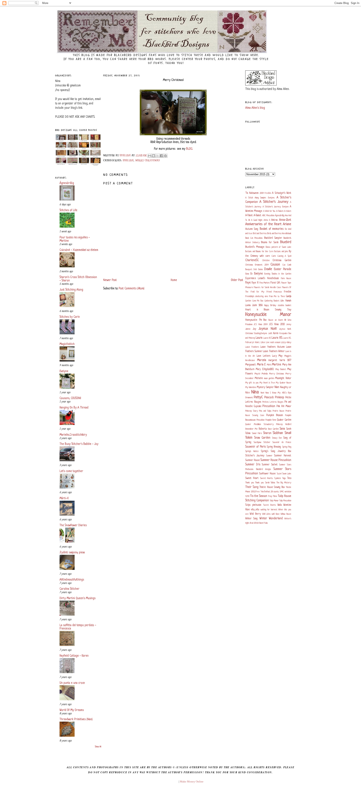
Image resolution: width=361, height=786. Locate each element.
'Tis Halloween (251, 193)
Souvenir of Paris (255, 446)
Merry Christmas (147, 160)
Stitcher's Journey (254, 455)
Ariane (287, 224)
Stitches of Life (68, 210)
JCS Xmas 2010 (277, 324)
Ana (286, 215)
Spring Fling (286, 447)
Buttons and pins (281, 251)
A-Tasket (279, 211)
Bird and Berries (259, 233)
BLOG (189, 149)
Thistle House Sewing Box (272, 487)
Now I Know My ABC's (276, 393)
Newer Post (110, 280)
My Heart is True (267, 383)
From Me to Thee (277, 296)
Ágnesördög (67, 183)
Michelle (259, 378)
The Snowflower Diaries (73, 525)
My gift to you (252, 383)
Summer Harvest (282, 455)
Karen (275, 333)
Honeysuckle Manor (268, 314)
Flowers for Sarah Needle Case (267, 287)
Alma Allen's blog (255, 108)
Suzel (279, 473)
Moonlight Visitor (283, 378)
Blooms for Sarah (269, 242)
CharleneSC (252, 260)
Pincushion (268, 406)
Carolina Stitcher (69, 589)
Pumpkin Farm (271, 420)
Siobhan (278, 433)
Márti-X (64, 498)
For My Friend (264, 292)
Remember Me (251, 429)
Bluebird (285, 242)
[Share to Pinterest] (165, 156)
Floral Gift (275, 282)
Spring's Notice (252, 451)
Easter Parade (282, 269)
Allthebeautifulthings (72, 579)
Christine (266, 260)
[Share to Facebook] (161, 156)
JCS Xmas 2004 (261, 324)
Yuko (266, 523)
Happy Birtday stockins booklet (277, 305)
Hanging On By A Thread (74, 407)
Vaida (279, 505)
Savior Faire (257, 433)
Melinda (265, 374)
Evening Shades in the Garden (277, 274)
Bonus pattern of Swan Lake (278, 247)
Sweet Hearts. (266, 478)
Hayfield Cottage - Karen (74, 655)
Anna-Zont (285, 220)
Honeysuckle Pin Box (256, 320)
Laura (259, 337)
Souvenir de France (281, 442)
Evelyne (64, 371)
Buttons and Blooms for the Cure (259, 251)
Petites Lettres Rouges (272, 402)
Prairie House (278, 411)
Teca (289, 478)
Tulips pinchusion (253, 505)
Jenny (288, 324)
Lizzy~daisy (286, 342)
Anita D (267, 220)
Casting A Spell (284, 256)
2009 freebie (265, 193)
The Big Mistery (283, 482)
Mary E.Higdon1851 (265, 369)
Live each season (273, 342)
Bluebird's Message (254, 247)
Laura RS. (277, 337)
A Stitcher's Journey (273, 202)
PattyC (258, 397)
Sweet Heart (252, 478)
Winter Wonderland (271, 518)
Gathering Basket (271, 301)
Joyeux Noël (267, 329)
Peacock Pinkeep (274, 397)
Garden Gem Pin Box (254, 301)
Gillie (282, 301)
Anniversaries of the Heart (263, 224)
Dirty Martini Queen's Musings (77, 598)
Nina (255, 392)
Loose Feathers (252, 347)
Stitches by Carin (70, 317)
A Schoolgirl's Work (281, 193)
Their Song (251, 487)
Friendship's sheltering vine (256, 296)
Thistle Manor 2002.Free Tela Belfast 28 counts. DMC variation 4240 (268, 492)
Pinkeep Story (251, 411)
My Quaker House (283, 383)
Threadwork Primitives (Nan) (76, 719)
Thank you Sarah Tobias (265, 482)
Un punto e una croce (72, 683)
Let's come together (71, 471)
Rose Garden (273, 429)
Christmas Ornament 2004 (257, 265)
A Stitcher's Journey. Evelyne (276, 206)
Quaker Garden (284, 420)
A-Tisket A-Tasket (253, 215)
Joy (254, 329)
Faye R (255, 282)
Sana (282, 428)
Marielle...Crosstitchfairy (73, 434)
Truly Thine (272, 496)
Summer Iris (252, 464)
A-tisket (287, 211)
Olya (289, 393)
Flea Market (264, 283)
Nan (277, 387)
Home (174, 280)
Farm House (286, 278)
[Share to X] (157, 156)
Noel (262, 393)
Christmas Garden (282, 260)
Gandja (288, 296)
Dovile (268, 269)
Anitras (274, 220)
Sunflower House (267, 473)
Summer (269, 455)
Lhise (263, 342)
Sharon (267, 433)
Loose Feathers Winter (273, 351)
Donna (260, 269)
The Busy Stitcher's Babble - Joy (79, 444)
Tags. (284, 478)
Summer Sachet (270, 464)
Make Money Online (191, 781)
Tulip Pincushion (285, 500)
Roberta (263, 428)
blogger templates (168, 781)
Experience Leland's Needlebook (262, 278)
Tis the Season (258, 496)
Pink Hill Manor (283, 406)
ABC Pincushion (268, 215)
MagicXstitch (67, 344)
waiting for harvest (269, 509)
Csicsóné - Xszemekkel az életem (79, 250)
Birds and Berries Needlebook (279, 233)
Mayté (257, 374)
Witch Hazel (258, 523)
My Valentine (250, 387)
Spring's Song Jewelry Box (276, 451)
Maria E (261, 364)
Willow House (286, 514)
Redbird (288, 424)
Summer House (252, 460)
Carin (274, 256)
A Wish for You (269, 211)
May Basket (280, 369)
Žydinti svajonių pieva (72, 552)
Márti (269, 365)
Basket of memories (272, 229)
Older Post (237, 280)
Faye (248, 282)
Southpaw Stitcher (262, 442)
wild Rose (275, 514)
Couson (275, 265)
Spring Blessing (274, 446)
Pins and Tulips (265, 411)
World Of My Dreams (72, 710)
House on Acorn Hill (277, 320)
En (251, 273)
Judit (270, 333)
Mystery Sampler (265, 387)
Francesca (278, 292)
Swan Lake (286, 473)
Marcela (261, 360)
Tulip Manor (274, 500)
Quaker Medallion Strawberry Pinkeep (264, 424)
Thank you (249, 482)
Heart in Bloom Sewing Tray (268, 309)
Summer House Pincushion (276, 460)
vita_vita (255, 509)
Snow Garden (262, 437)
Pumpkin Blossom (274, 415)
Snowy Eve (277, 438)
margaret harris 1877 (279, 360)
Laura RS (267, 338)
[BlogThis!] (153, 156)
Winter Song (251, 518)
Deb (255, 269)
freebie (287, 291)
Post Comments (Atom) (131, 288)
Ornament (249, 397)
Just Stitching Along (71, 289)
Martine (276, 364)
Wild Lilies (266, 514)
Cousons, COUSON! (70, 398)
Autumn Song (251, 229)
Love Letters (263, 356)
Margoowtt (250, 364)
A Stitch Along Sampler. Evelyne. (260, 197)
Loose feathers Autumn (272, 347)
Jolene (247, 329)
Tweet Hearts (269, 505)
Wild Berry (255, 514)
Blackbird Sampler (273, 238)
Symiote (277, 478)
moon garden (269, 378)
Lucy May (277, 356)
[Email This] (149, 156)
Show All (98, 747)
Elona (247, 274)
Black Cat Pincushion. (254, 238)
